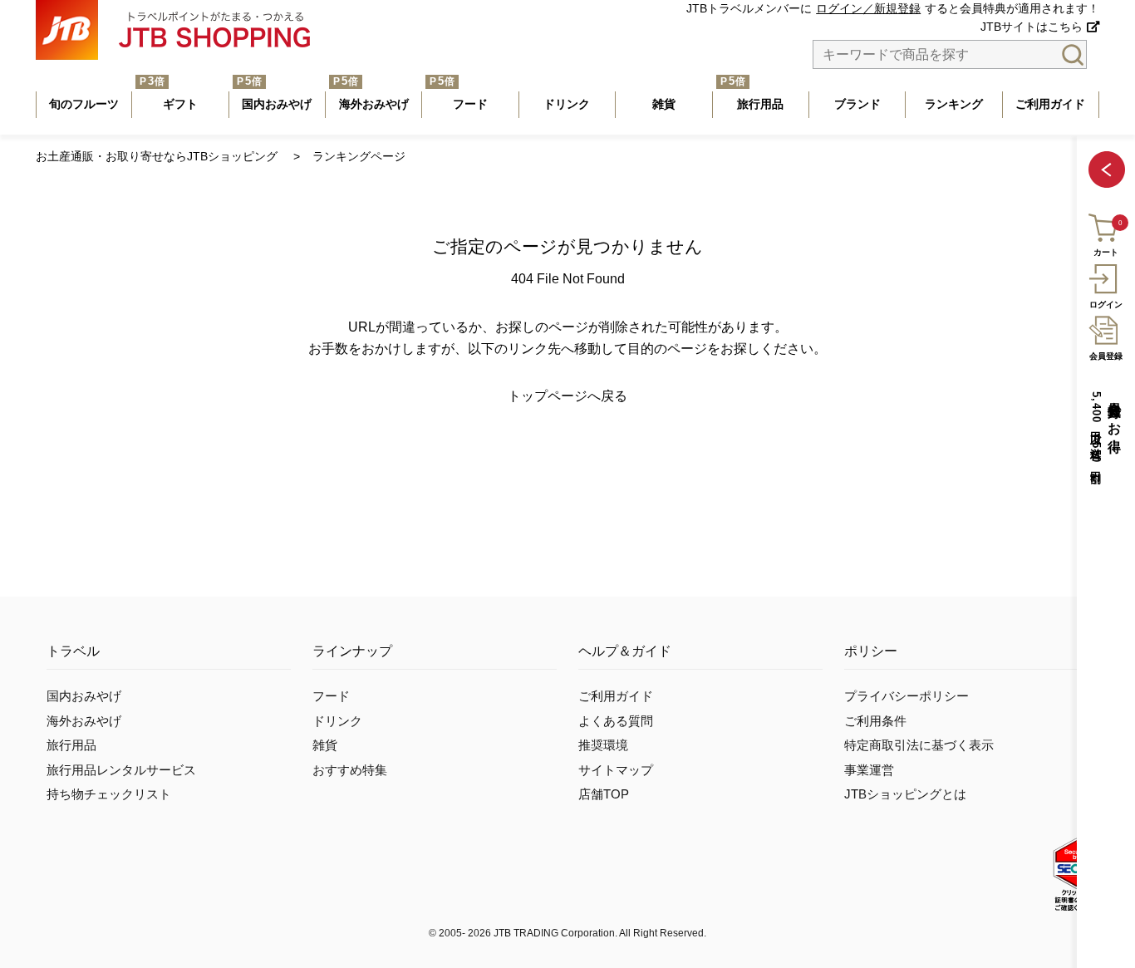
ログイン (1106, 304)
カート (1105, 253)
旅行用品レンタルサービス (121, 770)
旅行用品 (71, 745)
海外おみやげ (84, 721)
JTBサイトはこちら (1031, 27)
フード (331, 696)
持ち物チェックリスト (109, 794)
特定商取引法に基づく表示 (919, 745)
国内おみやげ (84, 696)
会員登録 (1106, 356)
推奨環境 (603, 745)
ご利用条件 (875, 721)
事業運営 (869, 770)
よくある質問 (615, 721)
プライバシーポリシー (906, 696)
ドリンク (337, 721)
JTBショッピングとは (905, 794)
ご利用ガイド (615, 696)
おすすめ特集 (349, 770)
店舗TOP (603, 794)
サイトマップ (615, 770)
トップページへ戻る (567, 396)
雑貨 (324, 745)
